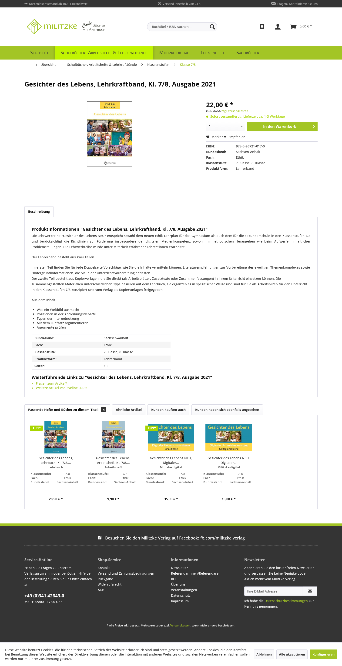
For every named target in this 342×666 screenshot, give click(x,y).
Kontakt (104, 568)
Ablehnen (264, 654)
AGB (101, 590)
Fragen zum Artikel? (51, 383)
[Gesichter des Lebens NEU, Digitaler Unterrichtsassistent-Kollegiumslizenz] (228, 437)
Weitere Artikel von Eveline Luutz (61, 388)
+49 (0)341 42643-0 (44, 596)
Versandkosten (180, 625)
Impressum (180, 601)
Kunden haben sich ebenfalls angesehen (227, 409)
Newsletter (179, 568)
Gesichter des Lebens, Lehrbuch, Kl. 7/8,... (56, 460)
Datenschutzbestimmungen (286, 601)
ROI (174, 579)
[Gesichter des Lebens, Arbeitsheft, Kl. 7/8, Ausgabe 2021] (113, 437)
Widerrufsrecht (109, 584)
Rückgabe (105, 579)
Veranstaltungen (184, 590)
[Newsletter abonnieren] (310, 591)
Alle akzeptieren (292, 654)
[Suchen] (212, 26)
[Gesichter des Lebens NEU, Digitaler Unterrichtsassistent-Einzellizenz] (171, 437)
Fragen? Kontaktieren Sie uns (297, 4)
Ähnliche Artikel (129, 409)
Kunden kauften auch (168, 409)
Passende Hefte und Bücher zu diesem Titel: (66, 409)
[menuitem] (182, 26)
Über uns (178, 584)
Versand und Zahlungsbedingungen (126, 573)
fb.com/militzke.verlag (175, 538)
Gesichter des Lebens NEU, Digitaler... (171, 460)
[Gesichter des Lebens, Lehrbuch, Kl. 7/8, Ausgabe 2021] (55, 437)
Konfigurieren (323, 654)
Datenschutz (181, 595)
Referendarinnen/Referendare (194, 573)
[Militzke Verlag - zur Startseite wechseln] (66, 26)
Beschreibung (39, 211)
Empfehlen (236, 137)
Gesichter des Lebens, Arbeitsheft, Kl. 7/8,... (113, 460)
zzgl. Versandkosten (234, 111)
